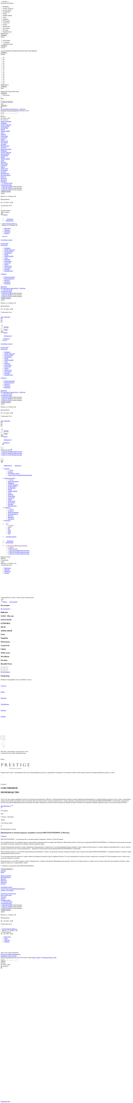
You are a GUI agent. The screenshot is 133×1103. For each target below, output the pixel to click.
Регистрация (13, 602)
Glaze (6, 258)
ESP (8, 317)
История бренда (9, 278)
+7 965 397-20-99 (6, 188)
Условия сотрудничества (8, 893)
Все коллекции (5, 609)
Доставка (3, 897)
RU (9, 528)
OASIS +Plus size (9, 250)
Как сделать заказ (6, 895)
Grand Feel (7, 263)
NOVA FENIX (8, 251)
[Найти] (2, 114)
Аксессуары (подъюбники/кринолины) (13, 888)
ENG (2, 317)
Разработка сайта (9, 956)
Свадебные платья (6, 887)
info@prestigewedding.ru (9, 223)
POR (5, 317)
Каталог (10, 472)
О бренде (11, 511)
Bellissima (7, 248)
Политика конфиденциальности (11, 954)
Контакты (7, 283)
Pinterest (6, 233)
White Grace (8, 266)
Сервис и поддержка (7, 890)
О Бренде (4, 274)
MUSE (6, 254)
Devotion (7, 269)
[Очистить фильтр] (2, 104)
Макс (6, 938)
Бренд (2, 872)
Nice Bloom (7, 267)
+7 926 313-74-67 (6, 190)
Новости (7, 280)
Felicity (6, 264)
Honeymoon (7, 261)
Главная (3, 871)
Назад (11, 470)
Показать (3, 35)
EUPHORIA (8, 253)
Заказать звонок (5, 191)
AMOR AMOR (8, 256)
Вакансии (7, 282)
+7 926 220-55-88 (7, 183)
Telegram (7, 230)
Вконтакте (7, 228)
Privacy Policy (36, 957)
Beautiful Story (8, 271)
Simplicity (7, 259)
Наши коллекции (9, 277)
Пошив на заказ (5, 900)
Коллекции (4, 245)
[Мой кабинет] (2, 462)
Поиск (3, 961)
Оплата (3, 898)
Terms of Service (48, 957)
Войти (5, 602)
